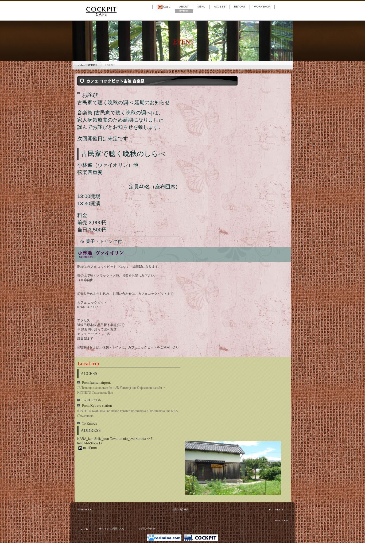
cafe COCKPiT (87, 65)
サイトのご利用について (113, 528)
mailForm (90, 448)
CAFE (166, 6)
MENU (201, 6)
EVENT (183, 10)
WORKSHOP (262, 6)
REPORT (239, 6)
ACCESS (219, 6)
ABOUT (184, 6)
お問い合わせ (147, 528)
